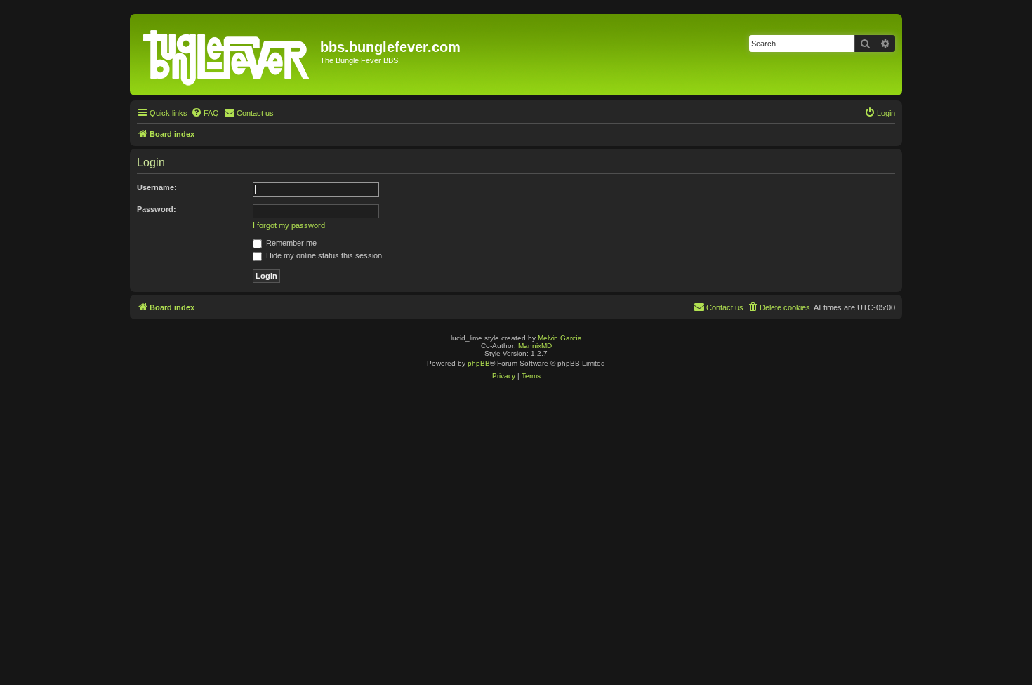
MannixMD (535, 346)
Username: (157, 187)
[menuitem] (205, 113)
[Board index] (226, 54)
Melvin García (560, 338)
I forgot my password (289, 225)
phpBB (479, 363)
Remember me (290, 243)
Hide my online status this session (323, 255)
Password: (156, 209)
